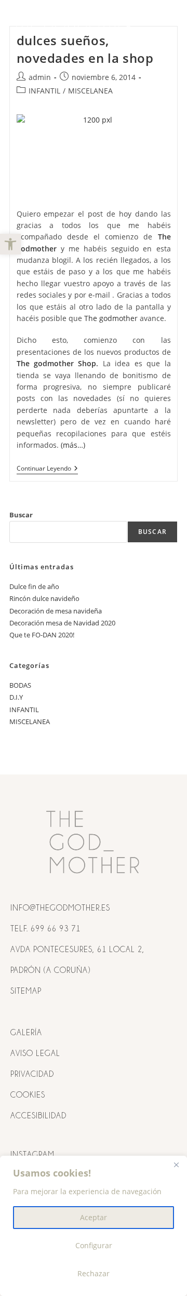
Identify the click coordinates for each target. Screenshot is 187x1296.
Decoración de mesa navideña (55, 611)
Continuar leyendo (47, 469)
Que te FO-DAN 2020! (41, 634)
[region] (93, 1226)
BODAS (20, 685)
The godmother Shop (57, 363)
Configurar (93, 1245)
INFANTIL (44, 91)
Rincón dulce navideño (44, 598)
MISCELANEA (90, 91)
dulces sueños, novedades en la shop (85, 49)
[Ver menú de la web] (168, 24)
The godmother (111, 318)
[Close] (176, 1164)
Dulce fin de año (34, 586)
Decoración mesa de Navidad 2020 (62, 622)
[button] (10, 244)
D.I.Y (16, 697)
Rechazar (93, 1273)
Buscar (21, 514)
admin (40, 77)
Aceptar (93, 1217)
